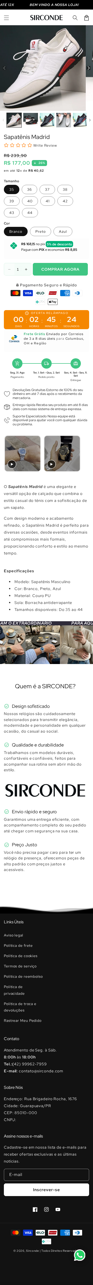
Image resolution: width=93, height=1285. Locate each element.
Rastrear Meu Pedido (23, 1020)
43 (11, 212)
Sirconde (32, 1251)
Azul (63, 231)
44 (30, 212)
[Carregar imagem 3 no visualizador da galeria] (47, 120)
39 (11, 201)
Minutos (51, 326)
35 (11, 189)
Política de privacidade (14, 990)
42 (65, 201)
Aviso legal (13, 935)
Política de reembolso (23, 976)
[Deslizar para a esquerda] (4, 68)
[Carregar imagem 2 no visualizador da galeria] (30, 120)
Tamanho (11, 181)
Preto (40, 231)
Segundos (72, 326)
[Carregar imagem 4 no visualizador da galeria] (63, 120)
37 (47, 189)
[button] (6, 17)
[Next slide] (82, 454)
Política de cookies (20, 956)
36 (29, 189)
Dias (18, 326)
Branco (15, 231)
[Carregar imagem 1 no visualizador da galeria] (14, 120)
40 (30, 201)
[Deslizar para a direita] (88, 68)
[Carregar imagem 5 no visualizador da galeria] (80, 120)
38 (65, 189)
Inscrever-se (46, 1189)
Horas (34, 326)
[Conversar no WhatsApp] (79, 1255)
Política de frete (18, 945)
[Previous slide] (9, 454)
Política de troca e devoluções (20, 1007)
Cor (7, 223)
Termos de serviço (20, 966)
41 (48, 201)
